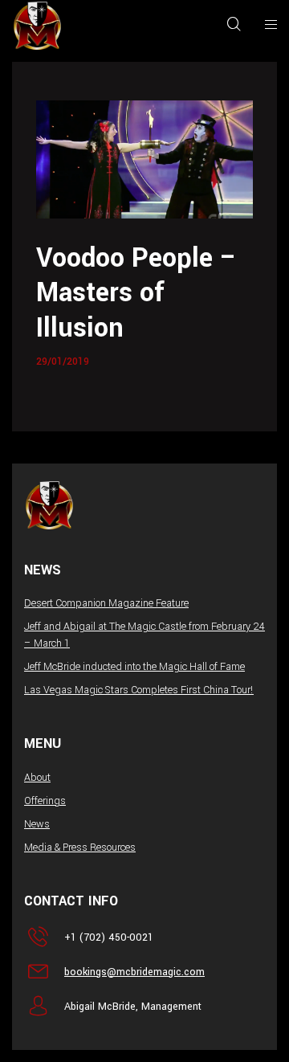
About (37, 777)
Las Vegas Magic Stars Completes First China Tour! (139, 690)
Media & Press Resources (80, 847)
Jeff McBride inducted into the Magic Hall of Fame (134, 667)
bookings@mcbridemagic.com (134, 972)
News (37, 824)
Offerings (45, 801)
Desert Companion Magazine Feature (106, 603)
